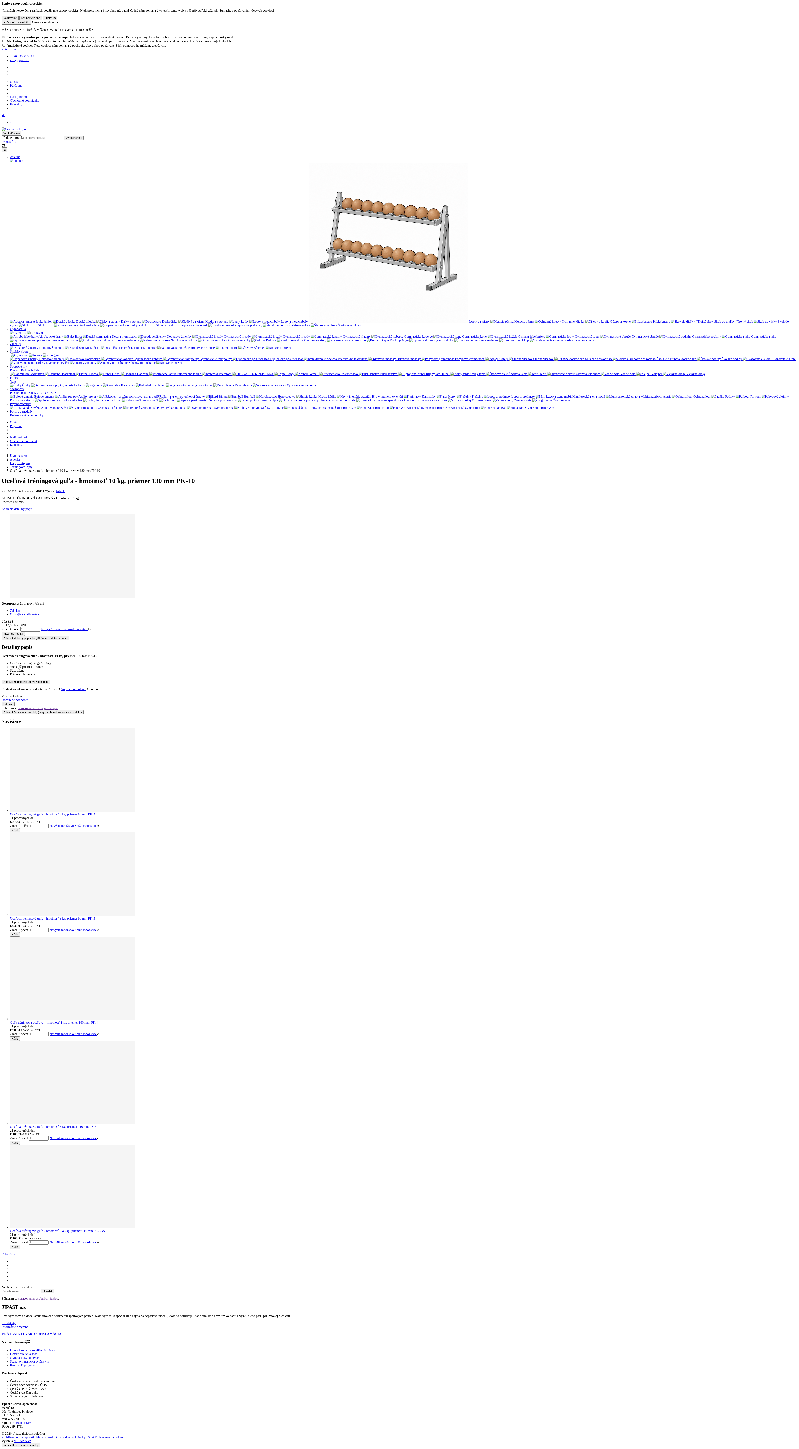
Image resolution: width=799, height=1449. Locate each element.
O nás (14, 82)
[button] (3, 115)
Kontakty (16, 104)
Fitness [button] (14, 377)
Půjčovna (16, 85)
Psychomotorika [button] (20, 404)
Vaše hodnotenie (12, 696)
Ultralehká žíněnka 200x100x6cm (32, 1350)
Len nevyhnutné (30, 18)
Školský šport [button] (19, 351)
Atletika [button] (15, 157)
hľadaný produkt (13, 137)
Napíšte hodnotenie (73, 689)
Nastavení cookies (111, 1437)
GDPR (92, 1437)
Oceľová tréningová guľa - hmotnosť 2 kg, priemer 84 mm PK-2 (52, 814)
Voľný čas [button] (17, 389)
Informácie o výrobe (15, 1327)
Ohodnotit (93, 689)
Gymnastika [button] (18, 329)
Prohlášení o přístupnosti (18, 1437)
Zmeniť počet (11, 629)
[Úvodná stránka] (14, 129)
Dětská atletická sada (23, 1354)
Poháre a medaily (21, 411)
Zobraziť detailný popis (17, 509)
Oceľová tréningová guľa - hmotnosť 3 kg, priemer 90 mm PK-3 (52, 918)
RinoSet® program (22, 1365)
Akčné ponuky (33, 415)
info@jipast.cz (21, 1422)
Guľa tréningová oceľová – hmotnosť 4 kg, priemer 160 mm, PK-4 (54, 1022)
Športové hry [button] (18, 366)
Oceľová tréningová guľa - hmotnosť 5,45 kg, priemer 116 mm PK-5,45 (57, 1231)
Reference (17, 415)
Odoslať (8, 704)
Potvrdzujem (10, 49)
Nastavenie (10, 18)
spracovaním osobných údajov (38, 708)
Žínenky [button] (15, 344)
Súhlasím (50, 18)
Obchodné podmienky (24, 100)
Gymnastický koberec (24, 1357)
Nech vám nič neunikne (17, 1287)
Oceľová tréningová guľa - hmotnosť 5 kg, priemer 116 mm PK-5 (53, 1126)
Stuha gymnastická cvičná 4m (29, 1361)
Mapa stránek (45, 1437)
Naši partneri (18, 97)
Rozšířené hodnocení (15, 700)
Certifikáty (9, 1323)
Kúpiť (15, 830)
